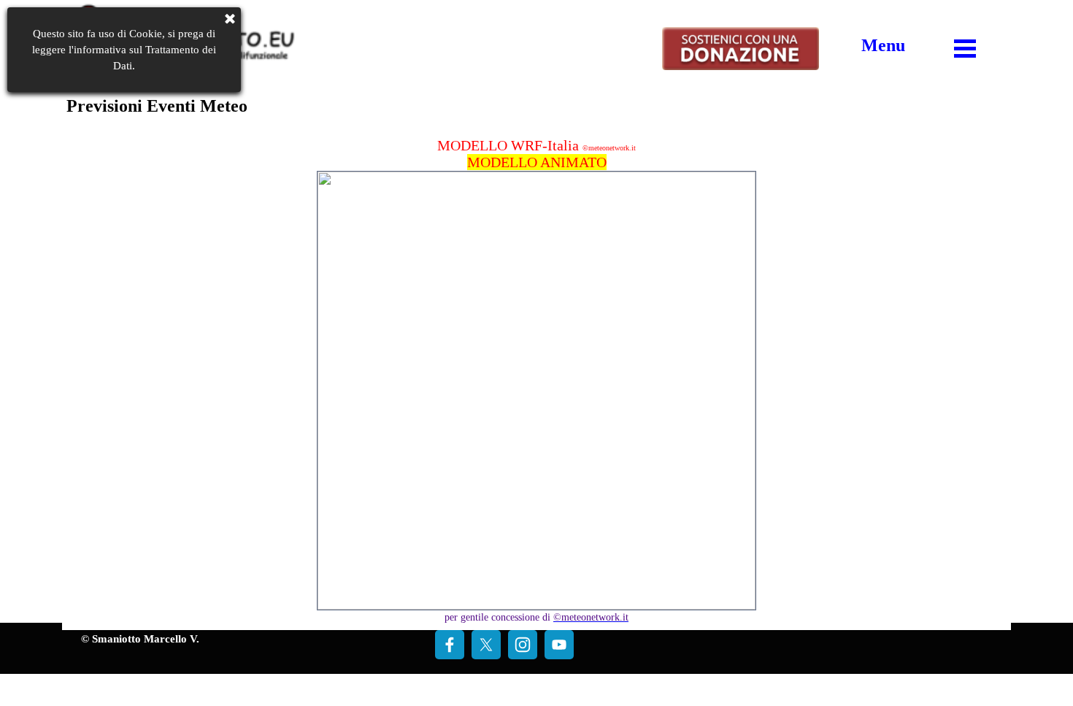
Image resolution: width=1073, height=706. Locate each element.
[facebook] (449, 644)
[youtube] (559, 644)
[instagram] (522, 644)
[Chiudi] (230, 20)
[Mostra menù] (965, 48)
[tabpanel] (883, 45)
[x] (486, 644)
